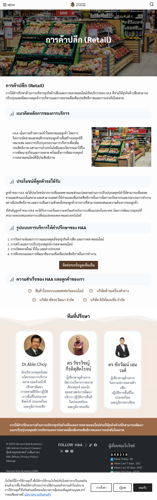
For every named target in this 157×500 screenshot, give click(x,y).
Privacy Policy (29, 456)
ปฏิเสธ (122, 487)
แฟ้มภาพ (33, 452)
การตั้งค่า (101, 487)
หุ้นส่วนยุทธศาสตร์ (16, 452)
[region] (78, 486)
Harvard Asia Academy (28, 443)
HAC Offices (13, 456)
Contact (25, 448)
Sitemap (11, 460)
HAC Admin (12, 448)
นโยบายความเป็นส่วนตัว (37, 494)
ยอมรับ (143, 487)
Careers (36, 448)
